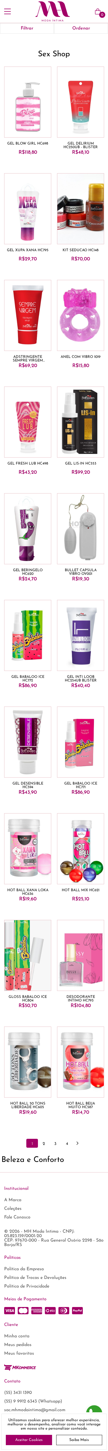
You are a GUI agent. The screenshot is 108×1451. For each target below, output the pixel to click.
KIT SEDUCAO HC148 (81, 250)
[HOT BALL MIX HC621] (80, 848)
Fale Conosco (17, 1217)
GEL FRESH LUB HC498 (27, 463)
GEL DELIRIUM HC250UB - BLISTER (80, 145)
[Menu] (7, 11)
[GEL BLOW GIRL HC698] (27, 102)
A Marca (12, 1200)
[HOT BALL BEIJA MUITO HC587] (80, 1062)
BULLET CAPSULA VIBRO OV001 (81, 572)
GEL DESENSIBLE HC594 (27, 785)
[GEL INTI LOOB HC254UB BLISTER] (80, 635)
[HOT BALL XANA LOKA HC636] (27, 848)
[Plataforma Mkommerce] (20, 1367)
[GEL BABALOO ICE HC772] (27, 635)
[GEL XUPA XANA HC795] (27, 208)
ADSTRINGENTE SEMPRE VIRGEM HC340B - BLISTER (27, 358)
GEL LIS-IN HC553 (80, 463)
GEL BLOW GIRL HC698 (27, 143)
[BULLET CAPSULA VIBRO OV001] (80, 528)
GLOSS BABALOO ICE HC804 (28, 998)
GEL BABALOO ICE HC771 (80, 785)
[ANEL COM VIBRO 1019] (80, 315)
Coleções (13, 1208)
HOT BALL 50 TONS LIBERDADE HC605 (27, 1105)
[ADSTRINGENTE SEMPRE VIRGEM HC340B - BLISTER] (27, 315)
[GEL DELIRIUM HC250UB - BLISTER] (80, 102)
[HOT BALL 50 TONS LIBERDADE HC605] (27, 1062)
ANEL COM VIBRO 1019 (81, 357)
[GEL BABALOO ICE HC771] (80, 742)
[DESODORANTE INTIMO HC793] (80, 955)
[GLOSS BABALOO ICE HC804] (27, 955)
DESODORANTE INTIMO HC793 (80, 998)
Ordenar (81, 28)
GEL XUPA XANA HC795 (27, 250)
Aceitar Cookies (29, 1440)
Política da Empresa (24, 1269)
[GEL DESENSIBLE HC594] (27, 742)
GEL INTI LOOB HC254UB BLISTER (81, 678)
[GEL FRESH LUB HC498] (27, 422)
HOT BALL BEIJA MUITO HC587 (80, 1105)
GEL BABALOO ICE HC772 (27, 678)
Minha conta (16, 1336)
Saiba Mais (79, 1440)
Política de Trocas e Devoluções (35, 1278)
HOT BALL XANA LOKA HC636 (27, 892)
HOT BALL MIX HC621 (80, 890)
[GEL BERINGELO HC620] (27, 528)
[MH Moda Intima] (52, 11)
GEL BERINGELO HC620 (28, 572)
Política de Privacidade (26, 1286)
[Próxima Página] (77, 1143)
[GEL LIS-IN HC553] (80, 422)
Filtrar (27, 28)
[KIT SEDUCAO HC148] (80, 208)
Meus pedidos (18, 1345)
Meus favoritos (19, 1353)
